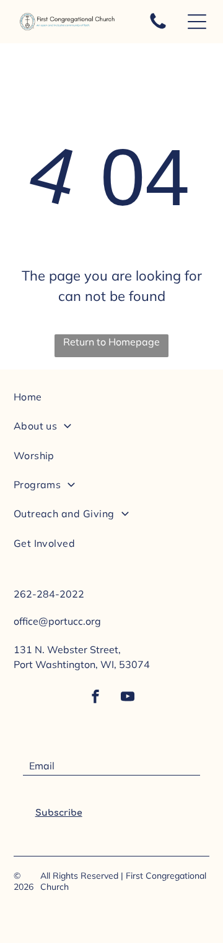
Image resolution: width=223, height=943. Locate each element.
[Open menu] (197, 21)
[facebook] (95, 698)
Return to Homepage (111, 342)
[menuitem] (112, 402)
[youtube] (128, 698)
